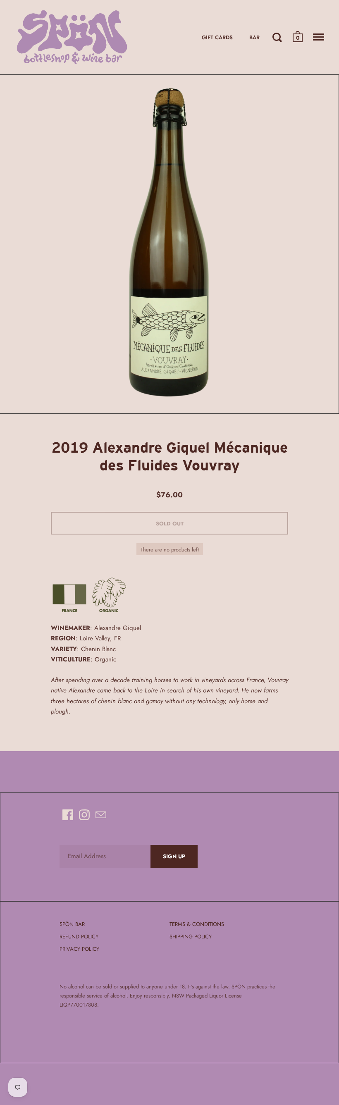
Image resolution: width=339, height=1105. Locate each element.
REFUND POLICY (79, 936)
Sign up (174, 856)
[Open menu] (318, 37)
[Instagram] (84, 814)
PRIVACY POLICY (79, 949)
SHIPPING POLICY (191, 936)
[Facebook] (67, 814)
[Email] (100, 814)
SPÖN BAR (72, 924)
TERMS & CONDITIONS (197, 924)
